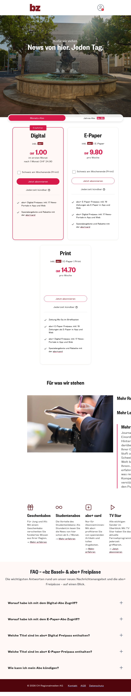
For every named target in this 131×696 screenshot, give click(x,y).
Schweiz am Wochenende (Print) (40, 172)
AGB (83, 685)
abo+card (30, 214)
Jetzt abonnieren (115, 550)
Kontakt (72, 685)
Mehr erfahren (38, 541)
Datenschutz (96, 685)
